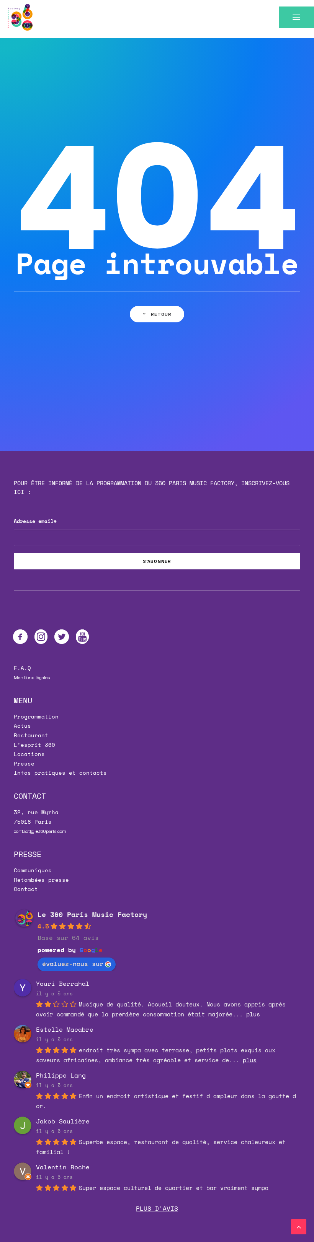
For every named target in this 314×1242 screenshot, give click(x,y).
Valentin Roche (63, 1167)
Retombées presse (41, 880)
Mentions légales (32, 677)
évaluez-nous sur (72, 963)
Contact (26, 889)
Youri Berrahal (63, 983)
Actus (22, 726)
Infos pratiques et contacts (60, 773)
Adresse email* (35, 521)
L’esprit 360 (34, 745)
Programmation (36, 716)
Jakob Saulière (63, 1121)
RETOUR (161, 314)
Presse (24, 763)
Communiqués (33, 870)
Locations (29, 754)
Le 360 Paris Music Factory (92, 914)
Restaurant (31, 735)
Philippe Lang (61, 1075)
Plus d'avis (157, 1208)
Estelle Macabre (64, 1029)
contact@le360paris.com (40, 831)
